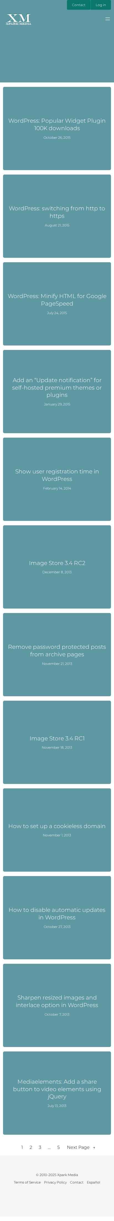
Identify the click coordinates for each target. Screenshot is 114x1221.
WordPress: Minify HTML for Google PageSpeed (57, 299)
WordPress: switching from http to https (57, 212)
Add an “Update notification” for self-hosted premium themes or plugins (57, 387)
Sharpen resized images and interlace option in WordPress (57, 1001)
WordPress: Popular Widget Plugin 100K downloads (57, 124)
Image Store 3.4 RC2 (57, 562)
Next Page (81, 1147)
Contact (79, 5)
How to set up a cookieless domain (57, 826)
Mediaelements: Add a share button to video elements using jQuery (57, 1089)
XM (18, 17)
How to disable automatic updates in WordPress (57, 913)
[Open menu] (107, 19)
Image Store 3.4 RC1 (57, 738)
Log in (101, 5)
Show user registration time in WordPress (57, 475)
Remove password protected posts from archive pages (57, 650)
